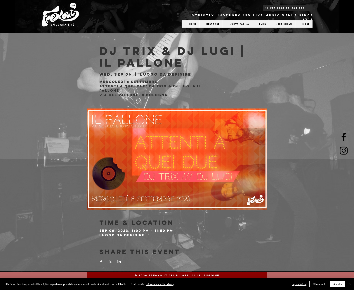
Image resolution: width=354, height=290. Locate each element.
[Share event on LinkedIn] (119, 261)
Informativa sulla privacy (160, 284)
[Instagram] (343, 150)
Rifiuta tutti (319, 284)
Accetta (337, 284)
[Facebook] (343, 137)
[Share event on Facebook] (101, 261)
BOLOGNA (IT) (63, 24)
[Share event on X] (110, 261)
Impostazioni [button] (299, 284)
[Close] (349, 284)
